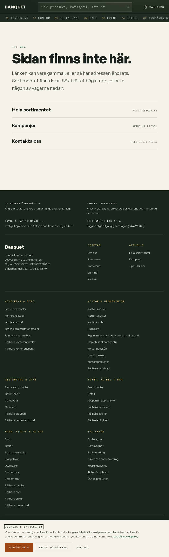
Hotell (130, 18)
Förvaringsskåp (97, 348)
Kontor (41, 18)
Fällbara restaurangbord (20, 420)
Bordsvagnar (95, 445)
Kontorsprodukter (98, 361)
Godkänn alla (19, 547)
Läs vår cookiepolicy (126, 536)
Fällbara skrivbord (99, 368)
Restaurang (67, 18)
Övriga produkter (98, 478)
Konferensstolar (15, 315)
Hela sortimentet (139, 252)
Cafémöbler (12, 394)
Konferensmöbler (15, 309)
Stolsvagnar (95, 439)
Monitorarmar (97, 355)
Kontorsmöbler (97, 309)
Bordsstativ (12, 478)
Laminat (93, 272)
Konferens (16, 18)
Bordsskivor (12, 472)
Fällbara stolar (14, 498)
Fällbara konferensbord (19, 348)
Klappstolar (12, 459)
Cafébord (10, 407)
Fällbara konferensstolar (20, 342)
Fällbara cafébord (16, 413)
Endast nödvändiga (53, 547)
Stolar (9, 445)
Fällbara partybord (99, 407)
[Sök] (128, 7)
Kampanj (135, 259)
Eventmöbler (95, 387)
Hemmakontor (97, 315)
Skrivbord (93, 328)
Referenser (95, 259)
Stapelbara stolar (16, 452)
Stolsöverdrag (96, 452)
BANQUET (15, 7)
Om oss (92, 252)
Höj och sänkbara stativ (102, 342)
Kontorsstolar (96, 322)
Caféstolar (11, 400)
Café (90, 18)
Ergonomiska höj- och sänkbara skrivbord (113, 335)
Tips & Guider (137, 266)
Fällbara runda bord (17, 505)
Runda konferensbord (18, 335)
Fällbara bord (13, 492)
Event (109, 18)
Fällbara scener (97, 413)
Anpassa (82, 547)
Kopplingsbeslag (97, 465)
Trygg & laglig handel (24, 220)
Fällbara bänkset (98, 420)
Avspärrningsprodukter (102, 400)
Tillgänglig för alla (105, 220)
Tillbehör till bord (98, 472)
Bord (8, 439)
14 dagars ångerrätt (22, 203)
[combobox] (85, 7)
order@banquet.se (16, 268)
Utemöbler (11, 465)
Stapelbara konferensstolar (22, 328)
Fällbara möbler (14, 485)
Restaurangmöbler (16, 387)
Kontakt (92, 279)
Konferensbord (14, 322)
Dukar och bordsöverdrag (103, 459)
